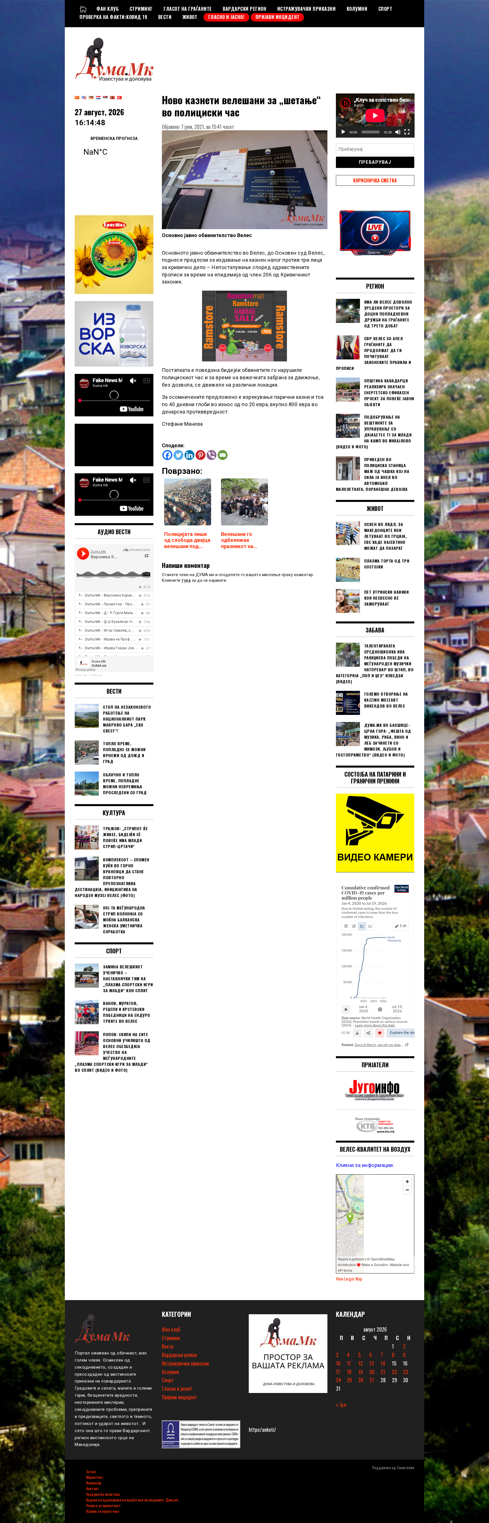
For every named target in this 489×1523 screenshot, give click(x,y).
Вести (165, 17)
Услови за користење (102, 1511)
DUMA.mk (95, 675)
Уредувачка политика (103, 1494)
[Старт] (343, 132)
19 (360, 1371)
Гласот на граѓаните (188, 8)
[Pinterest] (200, 455)
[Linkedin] (189, 455)
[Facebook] (167, 455)
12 (360, 1363)
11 (349, 1363)
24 (338, 1380)
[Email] (223, 455)
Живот (190, 17)
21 (383, 1371)
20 (371, 1371)
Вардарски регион (244, 8)
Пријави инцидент (278, 17)
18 (349, 1371)
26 (360, 1380)
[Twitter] (178, 455)
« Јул (341, 1404)
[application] (375, 115)
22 (394, 1371)
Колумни (357, 8)
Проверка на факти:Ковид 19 (113, 17)
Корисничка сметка (375, 180)
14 (383, 1363)
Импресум (93, 1483)
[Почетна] (83, 9)
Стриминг (141, 8)
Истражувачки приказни (306, 8)
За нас (91, 1471)
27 (371, 1380)
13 (371, 1363)
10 (338, 1363)
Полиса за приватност (103, 1505)
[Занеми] (398, 132)
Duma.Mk (81, 675)
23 (405, 1371)
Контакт (92, 1488)
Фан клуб (107, 8)
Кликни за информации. (365, 1165)
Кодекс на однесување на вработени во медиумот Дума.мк (132, 1500)
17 (338, 1371)
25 (349, 1380)
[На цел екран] (407, 132)
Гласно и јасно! (226, 17)
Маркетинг (94, 1477)
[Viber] (211, 455)
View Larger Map (349, 1279)
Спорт (385, 8)
